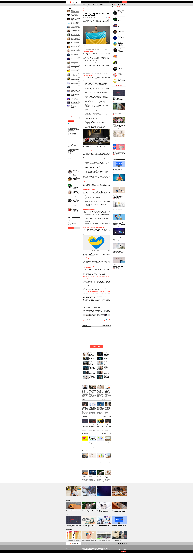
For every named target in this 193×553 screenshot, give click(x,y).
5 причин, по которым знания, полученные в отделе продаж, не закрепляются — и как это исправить (107, 369)
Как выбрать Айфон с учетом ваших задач (73, 510)
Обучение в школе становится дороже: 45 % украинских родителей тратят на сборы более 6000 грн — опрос (75, 31)
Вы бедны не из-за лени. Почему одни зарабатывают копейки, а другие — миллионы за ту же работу (118, 252)
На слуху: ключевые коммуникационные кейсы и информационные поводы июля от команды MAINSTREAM (118, 99)
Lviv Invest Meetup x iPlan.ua (121, 32)
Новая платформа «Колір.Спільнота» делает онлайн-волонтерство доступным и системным (74, 98)
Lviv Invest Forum (121, 12)
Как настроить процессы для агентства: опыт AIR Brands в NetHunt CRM (118, 170)
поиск (117, 2)
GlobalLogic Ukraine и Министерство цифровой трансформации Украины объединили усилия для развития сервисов (74, 75)
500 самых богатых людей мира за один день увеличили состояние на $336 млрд (73, 150)
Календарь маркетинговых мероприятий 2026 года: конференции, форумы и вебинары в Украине (75, 23)
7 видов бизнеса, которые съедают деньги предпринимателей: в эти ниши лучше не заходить (107, 364)
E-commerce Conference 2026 (120, 69)
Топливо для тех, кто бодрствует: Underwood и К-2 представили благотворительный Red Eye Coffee (75, 94)
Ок (123, 551)
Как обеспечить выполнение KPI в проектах (107, 359)
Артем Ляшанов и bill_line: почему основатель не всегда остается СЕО (106, 374)
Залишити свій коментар (106, 325)
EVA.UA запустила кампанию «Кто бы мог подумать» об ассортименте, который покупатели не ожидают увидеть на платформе (119, 127)
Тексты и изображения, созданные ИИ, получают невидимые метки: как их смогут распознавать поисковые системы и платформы (75, 55)
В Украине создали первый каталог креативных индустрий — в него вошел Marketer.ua (75, 102)
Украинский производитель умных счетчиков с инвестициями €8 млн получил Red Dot (75, 67)
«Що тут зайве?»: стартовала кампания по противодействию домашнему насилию (75, 35)
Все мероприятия (119, 85)
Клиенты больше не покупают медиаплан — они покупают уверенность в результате (118, 196)
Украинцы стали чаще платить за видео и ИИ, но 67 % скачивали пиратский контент (75, 83)
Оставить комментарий (71, 229)
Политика (106, 544)
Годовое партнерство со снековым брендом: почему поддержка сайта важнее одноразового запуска (89, 525)
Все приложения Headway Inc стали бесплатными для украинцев (75, 15)
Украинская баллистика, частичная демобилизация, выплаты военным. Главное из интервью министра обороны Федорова (73, 135)
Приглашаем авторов (96, 544)
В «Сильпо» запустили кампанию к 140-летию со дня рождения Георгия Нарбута (75, 91)
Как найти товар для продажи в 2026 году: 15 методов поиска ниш (106, 355)
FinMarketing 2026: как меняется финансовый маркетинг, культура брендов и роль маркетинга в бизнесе (75, 19)
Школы (97, 4)
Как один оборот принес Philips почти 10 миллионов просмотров (119, 153)
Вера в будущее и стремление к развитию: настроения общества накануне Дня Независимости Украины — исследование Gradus (75, 27)
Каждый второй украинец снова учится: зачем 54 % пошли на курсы (75, 51)
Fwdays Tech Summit (121, 62)
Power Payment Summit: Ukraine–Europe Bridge (121, 44)
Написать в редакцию (71, 548)
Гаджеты (68, 500)
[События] (121, 2)
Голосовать (71, 228)
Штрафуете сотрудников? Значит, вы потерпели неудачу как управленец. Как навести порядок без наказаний (119, 224)
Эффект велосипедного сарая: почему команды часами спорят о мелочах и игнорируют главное (104, 540)
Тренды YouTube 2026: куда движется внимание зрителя (118, 183)
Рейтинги (101, 4)
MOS (102, 544)
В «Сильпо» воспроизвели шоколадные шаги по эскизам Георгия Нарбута (75, 63)
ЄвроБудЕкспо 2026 (121, 80)
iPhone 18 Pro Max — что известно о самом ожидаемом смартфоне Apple (104, 511)
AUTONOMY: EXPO (121, 37)
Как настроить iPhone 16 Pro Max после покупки (89, 511)
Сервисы (88, 4)
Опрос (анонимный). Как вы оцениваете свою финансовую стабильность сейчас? (74, 220)
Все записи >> (104, 382)
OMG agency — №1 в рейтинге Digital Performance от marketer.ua (75, 106)
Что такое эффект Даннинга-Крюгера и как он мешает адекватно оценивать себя (89, 540)
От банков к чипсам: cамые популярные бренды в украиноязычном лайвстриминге (75, 59)
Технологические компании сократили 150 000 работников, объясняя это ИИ (73, 156)
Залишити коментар (96, 346)
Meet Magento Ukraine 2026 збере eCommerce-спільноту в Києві (121, 26)
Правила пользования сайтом (87, 544)
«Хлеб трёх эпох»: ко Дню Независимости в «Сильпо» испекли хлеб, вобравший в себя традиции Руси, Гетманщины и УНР (75, 11)
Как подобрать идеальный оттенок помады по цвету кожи (73, 129)
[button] (110, 382)
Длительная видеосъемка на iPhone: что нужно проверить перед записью (119, 511)
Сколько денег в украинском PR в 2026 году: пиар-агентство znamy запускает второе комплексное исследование (75, 43)
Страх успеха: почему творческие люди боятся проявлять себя (119, 540)
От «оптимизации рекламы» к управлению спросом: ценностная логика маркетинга (119, 210)
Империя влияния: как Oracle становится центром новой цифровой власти (118, 266)
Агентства (83, 4)
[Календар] (119, 2)
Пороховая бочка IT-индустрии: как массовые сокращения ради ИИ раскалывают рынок (73, 161)
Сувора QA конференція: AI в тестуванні (121, 20)
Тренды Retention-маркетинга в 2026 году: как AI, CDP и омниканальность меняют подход (118, 238)
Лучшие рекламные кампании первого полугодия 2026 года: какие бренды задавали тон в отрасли (118, 140)
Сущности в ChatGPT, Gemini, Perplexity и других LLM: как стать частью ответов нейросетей (92, 368)
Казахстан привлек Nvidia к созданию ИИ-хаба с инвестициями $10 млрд (72, 144)
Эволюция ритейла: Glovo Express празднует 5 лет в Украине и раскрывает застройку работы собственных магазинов (75, 79)
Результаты (77, 228)
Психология (69, 529)
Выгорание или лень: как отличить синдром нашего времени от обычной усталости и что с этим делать (73, 540)
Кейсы (67, 515)
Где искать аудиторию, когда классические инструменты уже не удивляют (104, 525)
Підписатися (71, 120)
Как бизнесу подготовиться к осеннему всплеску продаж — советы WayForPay (75, 39)
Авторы (92, 4)
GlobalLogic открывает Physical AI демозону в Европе (75, 86)
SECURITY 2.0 (120, 74)
